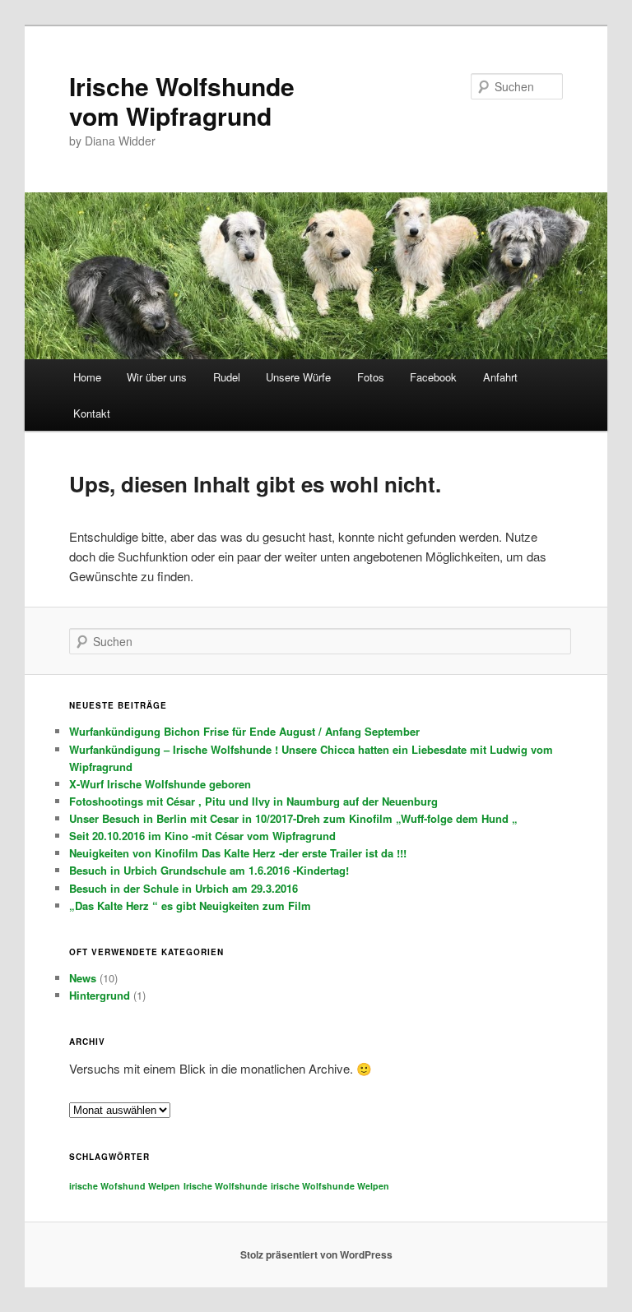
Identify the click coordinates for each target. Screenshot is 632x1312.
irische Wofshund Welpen (124, 1186)
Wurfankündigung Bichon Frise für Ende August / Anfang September (244, 731)
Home (87, 377)
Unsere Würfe (298, 377)
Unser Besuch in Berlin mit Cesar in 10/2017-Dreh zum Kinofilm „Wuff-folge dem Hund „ (293, 818)
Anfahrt (500, 377)
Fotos (370, 377)
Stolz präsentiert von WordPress (316, 1254)
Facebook (433, 377)
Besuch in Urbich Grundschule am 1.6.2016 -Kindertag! (209, 870)
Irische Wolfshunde (225, 1186)
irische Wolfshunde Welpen (330, 1186)
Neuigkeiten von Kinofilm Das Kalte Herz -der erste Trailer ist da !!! (238, 853)
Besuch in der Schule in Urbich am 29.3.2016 (183, 888)
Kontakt (91, 413)
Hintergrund (99, 995)
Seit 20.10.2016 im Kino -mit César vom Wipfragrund (202, 835)
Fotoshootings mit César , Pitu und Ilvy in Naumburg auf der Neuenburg (253, 801)
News (82, 978)
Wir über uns (157, 377)
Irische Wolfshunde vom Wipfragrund (182, 100)
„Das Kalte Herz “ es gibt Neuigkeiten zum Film (190, 905)
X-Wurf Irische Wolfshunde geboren (160, 784)
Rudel (226, 377)
